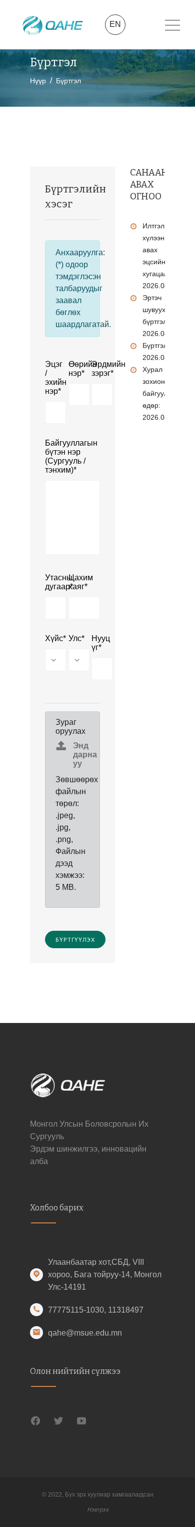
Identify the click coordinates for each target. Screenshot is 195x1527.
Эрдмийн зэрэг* (96, 368)
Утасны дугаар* (49, 582)
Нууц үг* (96, 643)
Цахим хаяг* (80, 582)
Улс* (72, 638)
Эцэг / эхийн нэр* (49, 377)
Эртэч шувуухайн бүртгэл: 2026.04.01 (160, 316)
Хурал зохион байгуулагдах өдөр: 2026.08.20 (164, 393)
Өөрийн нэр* (72, 368)
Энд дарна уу (85, 754)
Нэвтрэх (97, 1509)
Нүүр (38, 81)
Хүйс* (49, 638)
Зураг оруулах (71, 726)
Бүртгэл (68, 81)
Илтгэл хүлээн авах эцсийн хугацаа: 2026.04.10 (160, 256)
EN (115, 24)
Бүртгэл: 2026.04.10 (160, 351)
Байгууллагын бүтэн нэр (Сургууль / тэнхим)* (71, 456)
